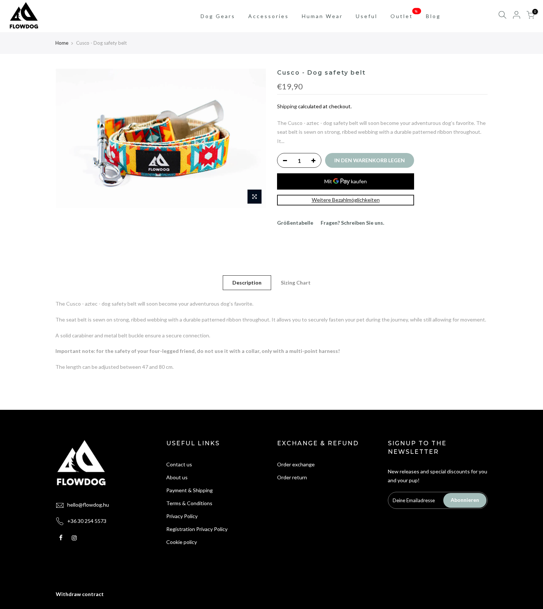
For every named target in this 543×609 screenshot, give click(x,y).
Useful (367, 16)
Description (247, 282)
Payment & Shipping (189, 490)
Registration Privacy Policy (197, 529)
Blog (433, 16)
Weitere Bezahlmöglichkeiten (346, 200)
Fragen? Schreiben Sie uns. (352, 223)
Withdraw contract (80, 594)
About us (177, 477)
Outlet (404, 14)
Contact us (179, 464)
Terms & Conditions (189, 503)
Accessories (268, 16)
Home (61, 43)
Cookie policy (181, 542)
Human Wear (322, 16)
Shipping (287, 106)
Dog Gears (218, 16)
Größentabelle (295, 223)
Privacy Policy (182, 516)
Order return (292, 477)
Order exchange (296, 464)
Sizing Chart (296, 282)
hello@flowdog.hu (88, 504)
